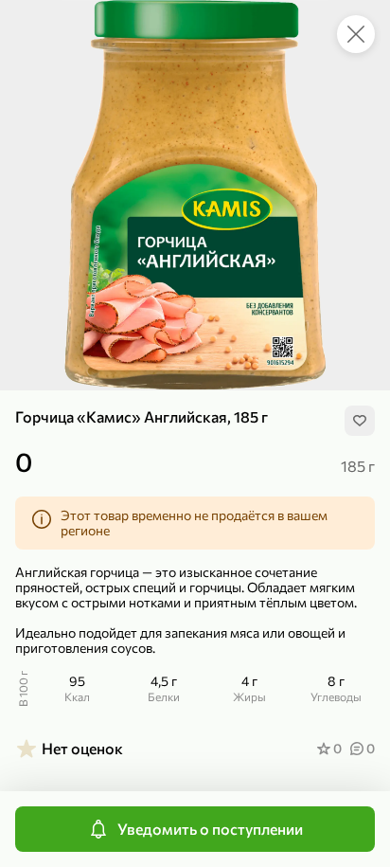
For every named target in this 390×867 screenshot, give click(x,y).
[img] (360, 421)
